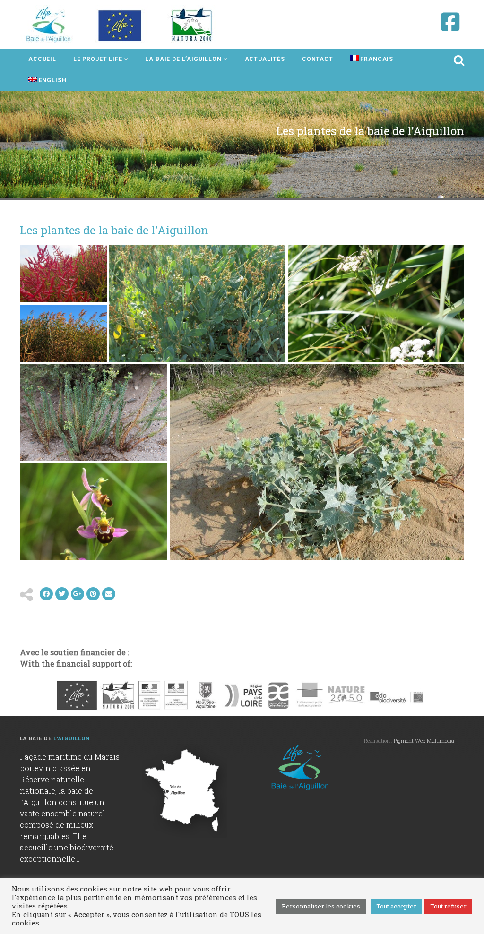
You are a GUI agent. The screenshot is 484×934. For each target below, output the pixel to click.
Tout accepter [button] (396, 906)
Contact (317, 59)
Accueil (42, 59)
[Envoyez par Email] (108, 593)
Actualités (265, 59)
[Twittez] (62, 593)
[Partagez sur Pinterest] (93, 593)
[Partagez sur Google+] (77, 593)
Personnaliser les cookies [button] (321, 906)
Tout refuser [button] (448, 906)
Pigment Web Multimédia (424, 740)
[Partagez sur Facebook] (46, 593)
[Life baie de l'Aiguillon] (121, 24)
